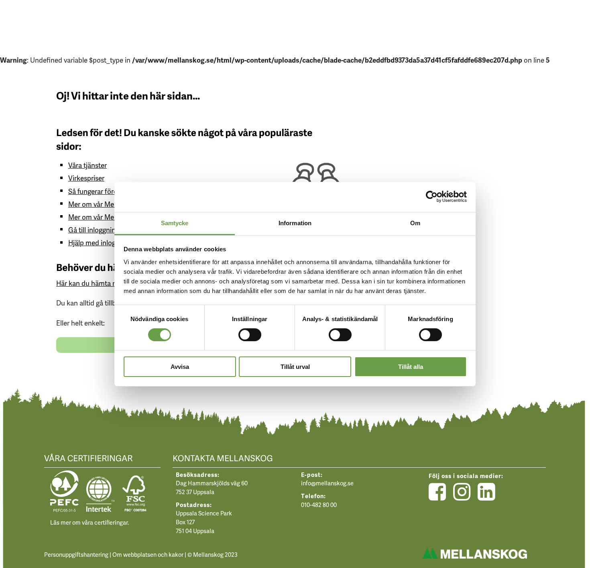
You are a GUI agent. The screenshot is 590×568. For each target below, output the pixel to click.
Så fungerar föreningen (103, 191)
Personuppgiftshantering (76, 554)
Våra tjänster (87, 165)
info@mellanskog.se (327, 483)
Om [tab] (415, 222)
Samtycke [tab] (175, 222)
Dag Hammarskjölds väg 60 (212, 483)
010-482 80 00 (319, 505)
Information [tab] (295, 222)
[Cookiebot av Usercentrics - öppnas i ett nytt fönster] (432, 197)
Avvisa (180, 366)
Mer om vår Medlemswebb (108, 217)
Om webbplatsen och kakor (147, 554)
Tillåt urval (295, 366)
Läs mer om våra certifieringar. (89, 522)
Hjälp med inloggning (100, 242)
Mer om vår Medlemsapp (106, 204)
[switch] (249, 334)
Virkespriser (86, 178)
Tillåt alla (410, 366)
